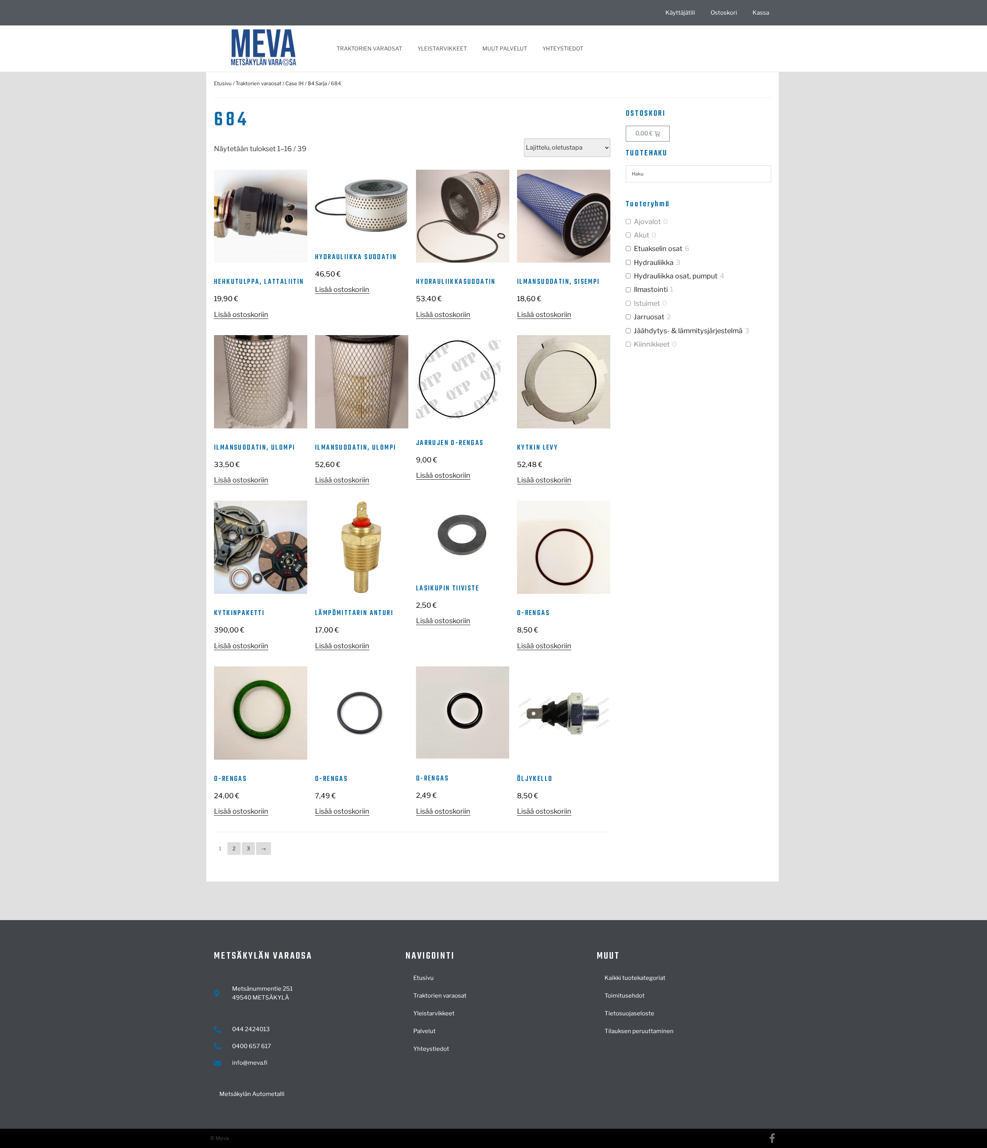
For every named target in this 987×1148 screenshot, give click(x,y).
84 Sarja (317, 83)
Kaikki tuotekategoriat (635, 977)
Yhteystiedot (562, 48)
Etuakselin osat (658, 248)
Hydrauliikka (654, 262)
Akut (641, 235)
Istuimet (647, 303)
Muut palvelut (504, 48)
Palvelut (424, 1031)
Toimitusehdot (625, 995)
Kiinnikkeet (652, 344)
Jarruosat (649, 317)
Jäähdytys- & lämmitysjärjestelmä (688, 331)
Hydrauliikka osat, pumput (676, 276)
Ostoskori (724, 12)
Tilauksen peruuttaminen (639, 1031)
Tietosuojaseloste (629, 1013)
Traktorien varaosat (369, 48)
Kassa (761, 12)
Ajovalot (647, 221)
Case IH (294, 83)
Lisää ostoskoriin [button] (241, 314)
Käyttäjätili (680, 12)
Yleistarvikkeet (442, 48)
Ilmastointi (651, 289)
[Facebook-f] (772, 1138)
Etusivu (223, 83)
